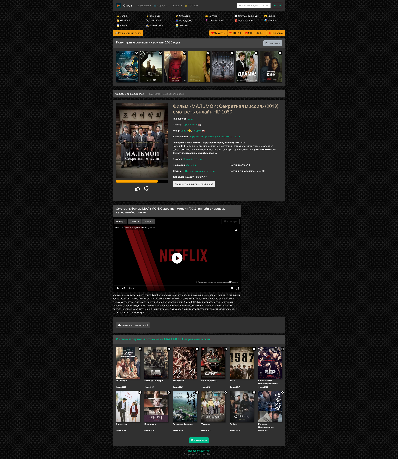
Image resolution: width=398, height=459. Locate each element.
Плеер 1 (120, 221)
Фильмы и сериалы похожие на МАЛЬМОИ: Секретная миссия (163, 339)
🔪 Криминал (153, 20)
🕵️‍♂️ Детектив (183, 15)
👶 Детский (211, 15)
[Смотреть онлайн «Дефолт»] (242, 406)
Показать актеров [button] (193, 159)
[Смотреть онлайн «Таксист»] (213, 406)
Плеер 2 (134, 221)
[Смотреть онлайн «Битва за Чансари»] (156, 362)
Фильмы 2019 (232, 136)
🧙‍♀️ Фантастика (154, 25)
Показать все (272, 43)
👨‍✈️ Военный (153, 15)
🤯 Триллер (270, 20)
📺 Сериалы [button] (161, 5)
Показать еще (199, 440)
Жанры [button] (176, 5)
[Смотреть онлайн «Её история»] (128, 362)
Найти (277, 5)
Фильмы (219, 136)
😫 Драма (269, 15)
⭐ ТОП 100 (191, 5)
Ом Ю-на (191, 164)
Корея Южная (190, 124)
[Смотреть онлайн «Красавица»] (156, 406)
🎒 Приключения (244, 20)
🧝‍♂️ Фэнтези (182, 25)
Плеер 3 (148, 221)
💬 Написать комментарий (133, 325)
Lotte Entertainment (193, 171)
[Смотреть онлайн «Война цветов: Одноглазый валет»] (270, 362)
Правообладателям (199, 450)
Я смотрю (232, 221)
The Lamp (210, 171)
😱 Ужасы (121, 25)
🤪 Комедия (123, 20)
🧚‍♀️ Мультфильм (214, 20)
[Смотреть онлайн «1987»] (242, 362)
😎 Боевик (122, 15)
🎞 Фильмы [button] (143, 5)
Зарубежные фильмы (202, 136)
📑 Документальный (245, 15)
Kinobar (128, 5)
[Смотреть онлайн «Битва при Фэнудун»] (185, 406)
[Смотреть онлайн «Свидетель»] (128, 406)
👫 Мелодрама (184, 20)
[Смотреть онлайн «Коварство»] (185, 362)
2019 (190, 118)
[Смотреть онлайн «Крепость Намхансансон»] (270, 406)
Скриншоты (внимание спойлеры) (194, 184)
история (196, 130)
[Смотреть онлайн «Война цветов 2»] (213, 362)
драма (184, 130)
